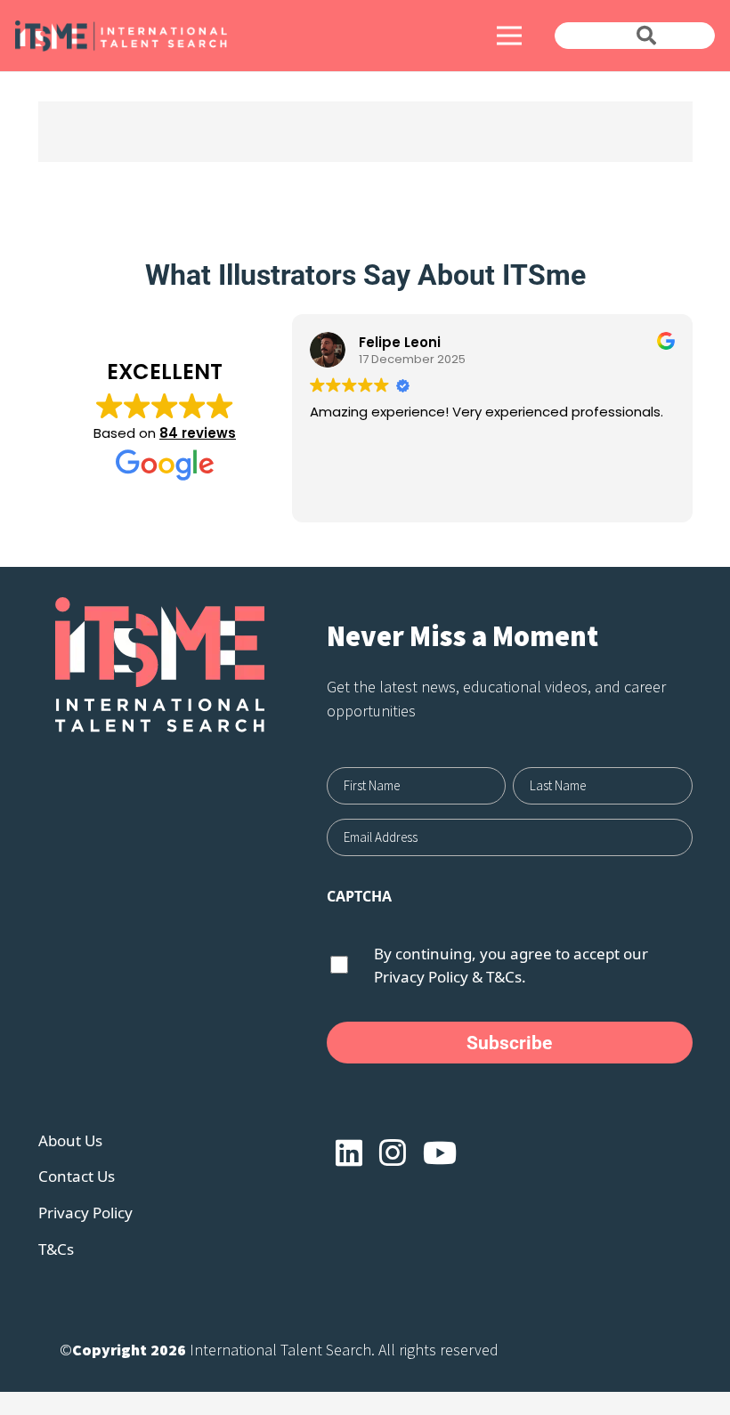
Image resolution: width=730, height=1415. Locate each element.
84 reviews (197, 433)
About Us (70, 1140)
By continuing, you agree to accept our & (511, 965)
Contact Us (76, 1176)
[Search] (646, 35)
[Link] (185, 36)
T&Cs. (506, 976)
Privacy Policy (421, 976)
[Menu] (508, 35)
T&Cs (56, 1249)
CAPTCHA (359, 896)
